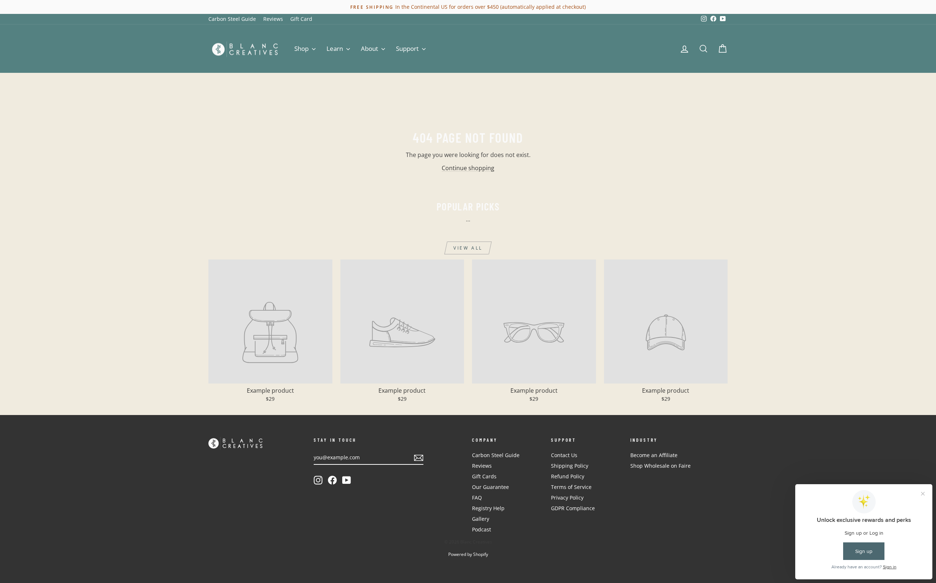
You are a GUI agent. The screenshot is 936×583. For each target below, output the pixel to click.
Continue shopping (468, 168)
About (370, 48)
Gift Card (301, 18)
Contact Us (564, 455)
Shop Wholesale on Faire (660, 465)
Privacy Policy (567, 497)
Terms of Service (571, 486)
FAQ (477, 497)
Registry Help (488, 508)
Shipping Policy (569, 465)
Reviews (273, 18)
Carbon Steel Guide (232, 18)
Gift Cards (484, 476)
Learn (335, 48)
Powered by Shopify (468, 554)
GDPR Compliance (573, 508)
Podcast (481, 529)
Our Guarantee (490, 486)
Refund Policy (567, 476)
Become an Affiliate (654, 455)
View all (468, 248)
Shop (302, 48)
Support (408, 48)
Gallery (480, 518)
